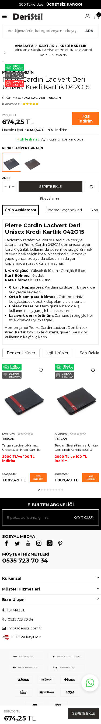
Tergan (8, 439)
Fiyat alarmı (49, 198)
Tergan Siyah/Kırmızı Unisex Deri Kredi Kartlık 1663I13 (76, 447)
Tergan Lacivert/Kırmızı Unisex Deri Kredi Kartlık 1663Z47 (20, 447)
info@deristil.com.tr (25, 628)
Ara (89, 30)
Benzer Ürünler (21, 353)
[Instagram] (38, 543)
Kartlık (46, 46)
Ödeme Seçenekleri (64, 210)
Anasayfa (24, 46)
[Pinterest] (60, 543)
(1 (11, 104)
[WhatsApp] (49, 543)
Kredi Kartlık (73, 46)
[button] (39, 490)
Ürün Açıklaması (20, 210)
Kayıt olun (84, 517)
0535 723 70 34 (25, 560)
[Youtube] (28, 543)
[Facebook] (6, 543)
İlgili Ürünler (57, 353)
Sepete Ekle (83, 713)
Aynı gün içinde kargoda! (62, 139)
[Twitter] (17, 543)
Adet (6, 178)
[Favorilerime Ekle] (41, 370)
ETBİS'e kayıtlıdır (26, 637)
